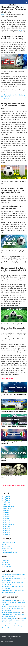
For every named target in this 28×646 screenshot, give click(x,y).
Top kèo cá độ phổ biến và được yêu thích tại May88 (11, 476)
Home (3, 14)
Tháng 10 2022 (6, 509)
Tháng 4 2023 (6, 497)
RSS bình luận (6, 564)
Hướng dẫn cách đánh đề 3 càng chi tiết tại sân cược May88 (14, 602)
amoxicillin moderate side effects (12, 606)
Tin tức (4, 550)
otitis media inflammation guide (11, 624)
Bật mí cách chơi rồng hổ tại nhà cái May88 (13, 95)
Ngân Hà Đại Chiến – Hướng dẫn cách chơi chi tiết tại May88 (14, 620)
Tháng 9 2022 (6, 510)
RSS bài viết (5, 562)
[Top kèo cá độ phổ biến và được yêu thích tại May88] (14, 474)
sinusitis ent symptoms (9, 600)
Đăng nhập (5, 560)
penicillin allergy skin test (9, 618)
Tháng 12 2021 (6, 522)
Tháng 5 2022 (6, 518)
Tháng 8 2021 (6, 530)
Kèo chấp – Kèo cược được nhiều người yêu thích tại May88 (13, 395)
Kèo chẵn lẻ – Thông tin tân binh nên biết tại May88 (13, 426)
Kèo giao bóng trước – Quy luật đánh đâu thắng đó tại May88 (13, 459)
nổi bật (4, 544)
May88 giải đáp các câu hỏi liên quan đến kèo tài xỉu (13, 411)
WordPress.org (6, 566)
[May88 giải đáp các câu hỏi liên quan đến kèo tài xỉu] (14, 410)
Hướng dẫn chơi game (8, 542)
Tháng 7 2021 (6, 532)
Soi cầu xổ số (6, 546)
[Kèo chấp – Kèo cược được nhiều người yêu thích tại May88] (14, 393)
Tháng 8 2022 (6, 512)
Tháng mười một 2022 (8, 506)
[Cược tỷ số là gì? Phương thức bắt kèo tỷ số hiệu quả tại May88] (14, 440)
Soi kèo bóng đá (7, 548)
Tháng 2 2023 (6, 501)
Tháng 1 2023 (6, 503)
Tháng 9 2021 (6, 528)
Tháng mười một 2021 (8, 524)
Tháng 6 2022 (6, 516)
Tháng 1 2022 (6, 520)
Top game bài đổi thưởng (9, 552)
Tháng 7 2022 (6, 514)
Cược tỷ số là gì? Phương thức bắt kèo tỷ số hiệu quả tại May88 (12, 442)
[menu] (26, 2)
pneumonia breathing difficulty (11, 612)
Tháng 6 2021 (6, 534)
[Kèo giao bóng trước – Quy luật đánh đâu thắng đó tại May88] (14, 457)
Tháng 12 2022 (6, 505)
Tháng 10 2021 (6, 526)
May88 (20, 30)
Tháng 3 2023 (6, 499)
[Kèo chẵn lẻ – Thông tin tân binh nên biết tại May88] (14, 425)
